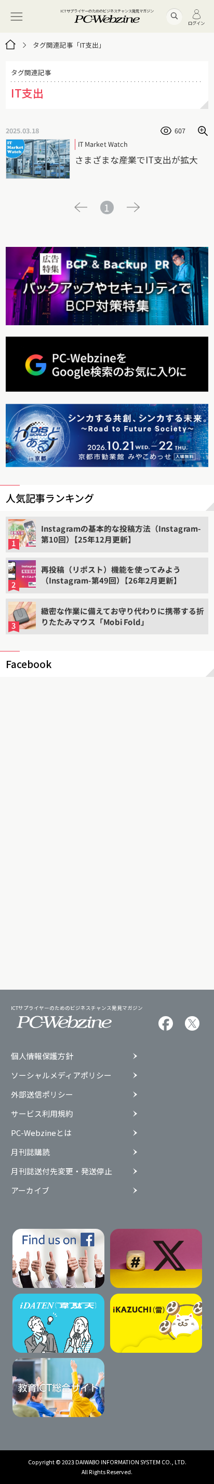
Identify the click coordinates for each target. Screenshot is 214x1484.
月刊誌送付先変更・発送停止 (61, 1171)
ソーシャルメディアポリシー (61, 1075)
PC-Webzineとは (41, 1133)
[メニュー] (16, 16)
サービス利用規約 (42, 1114)
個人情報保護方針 (42, 1056)
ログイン (196, 22)
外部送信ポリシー (42, 1095)
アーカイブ (30, 1191)
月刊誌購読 (30, 1152)
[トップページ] (10, 44)
